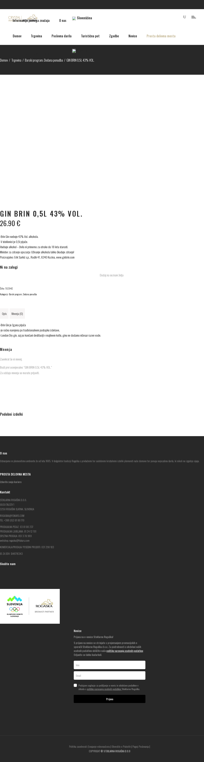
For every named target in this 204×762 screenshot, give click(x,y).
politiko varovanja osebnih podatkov (124, 651)
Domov (4, 60)
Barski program (15, 294)
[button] (110, 275)
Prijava (109, 699)
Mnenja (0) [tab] (17, 313)
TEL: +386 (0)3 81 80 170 (12, 520)
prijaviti (35, 373)
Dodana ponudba (30, 294)
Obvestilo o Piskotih (121, 746)
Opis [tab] (4, 313)
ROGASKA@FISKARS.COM (12, 516)
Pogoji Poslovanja (140, 746)
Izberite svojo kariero (11, 482)
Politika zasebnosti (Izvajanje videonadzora (89, 746)
